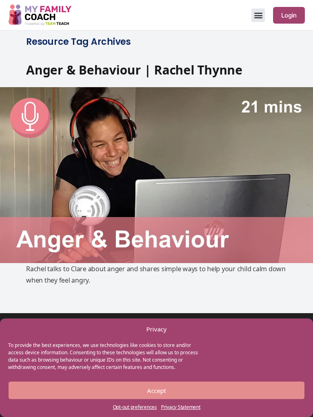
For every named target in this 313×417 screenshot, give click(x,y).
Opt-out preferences (135, 407)
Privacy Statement (181, 407)
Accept (156, 390)
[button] (258, 15)
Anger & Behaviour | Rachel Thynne (134, 69)
